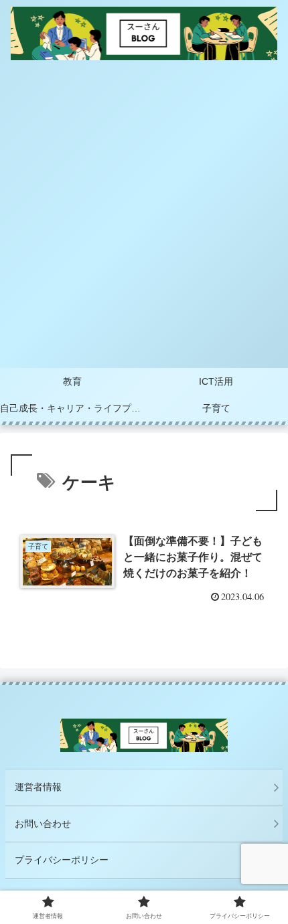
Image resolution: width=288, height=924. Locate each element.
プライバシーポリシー (62, 859)
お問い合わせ (43, 823)
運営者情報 (38, 786)
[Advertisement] (144, 217)
